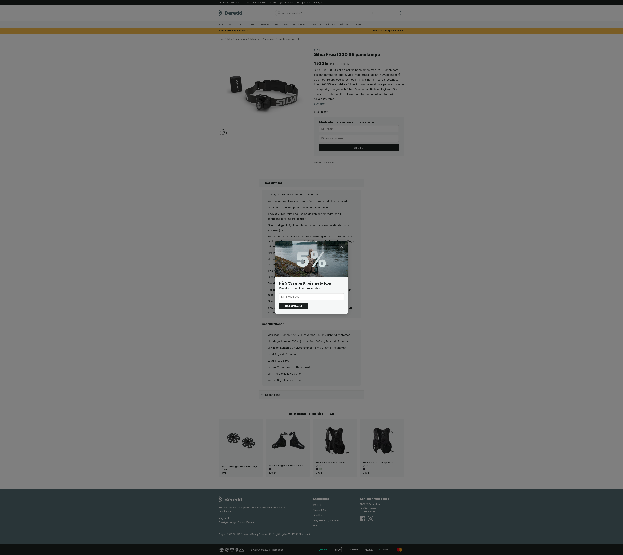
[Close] (341, 246)
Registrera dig (293, 305)
